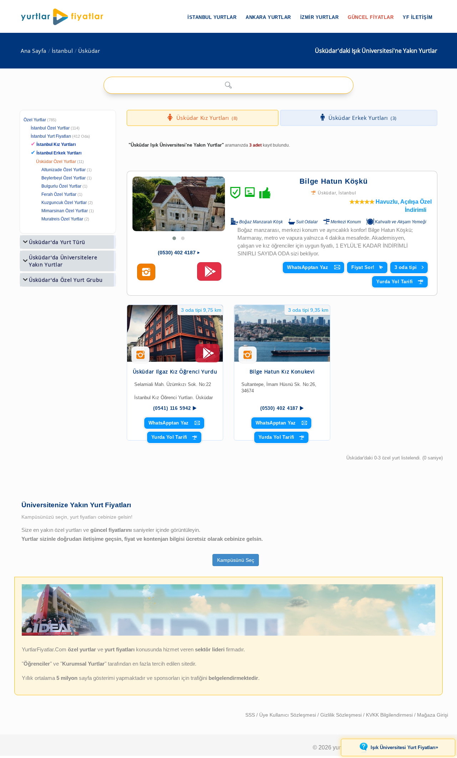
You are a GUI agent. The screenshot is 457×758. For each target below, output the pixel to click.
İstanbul (62, 51)
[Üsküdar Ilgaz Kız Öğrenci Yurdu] (175, 333)
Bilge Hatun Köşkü (334, 181)
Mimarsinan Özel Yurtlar (64, 210)
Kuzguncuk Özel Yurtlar (64, 202)
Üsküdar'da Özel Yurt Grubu (66, 279)
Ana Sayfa (33, 51)
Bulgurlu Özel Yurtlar (61, 186)
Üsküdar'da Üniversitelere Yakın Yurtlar (63, 261)
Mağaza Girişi (432, 715)
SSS (250, 715)
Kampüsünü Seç (235, 560)
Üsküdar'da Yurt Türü (57, 242)
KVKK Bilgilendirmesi (390, 715)
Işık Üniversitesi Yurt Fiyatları (404, 747)
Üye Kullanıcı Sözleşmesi (288, 715)
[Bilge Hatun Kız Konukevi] (282, 333)
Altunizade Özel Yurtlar (63, 169)
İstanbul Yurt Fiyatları (60, 136)
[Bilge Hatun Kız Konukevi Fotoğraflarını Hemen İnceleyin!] (247, 357)
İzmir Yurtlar (319, 17)
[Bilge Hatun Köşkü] (178, 204)
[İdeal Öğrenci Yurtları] (228, 634)
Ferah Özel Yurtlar (58, 194)
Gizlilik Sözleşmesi (341, 715)
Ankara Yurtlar (268, 17)
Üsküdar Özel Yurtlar (56, 161)
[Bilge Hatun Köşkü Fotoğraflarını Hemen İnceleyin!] (146, 272)
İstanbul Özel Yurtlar (50, 128)
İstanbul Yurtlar (211, 17)
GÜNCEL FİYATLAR (370, 17)
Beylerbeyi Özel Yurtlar (63, 177)
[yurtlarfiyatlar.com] (66, 16)
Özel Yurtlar (35, 119)
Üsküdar (89, 51)
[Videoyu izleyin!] (209, 275)
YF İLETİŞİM (418, 17)
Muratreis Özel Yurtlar (62, 219)
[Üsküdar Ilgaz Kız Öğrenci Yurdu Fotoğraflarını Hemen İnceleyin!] (140, 357)
